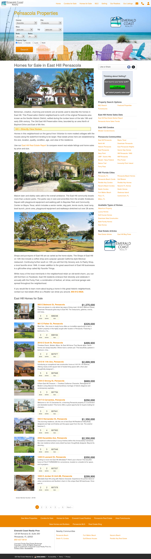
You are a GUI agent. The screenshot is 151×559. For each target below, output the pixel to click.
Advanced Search (43, 49)
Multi (43, 43)
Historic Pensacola (104, 147)
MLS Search (102, 105)
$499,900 (89, 343)
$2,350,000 (88, 438)
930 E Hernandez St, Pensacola (52, 419)
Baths (30, 33)
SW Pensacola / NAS (125, 153)
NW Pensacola (123, 156)
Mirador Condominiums (106, 131)
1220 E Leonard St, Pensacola (52, 457)
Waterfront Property (105, 208)
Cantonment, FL (123, 196)
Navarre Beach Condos (106, 186)
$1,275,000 (88, 304)
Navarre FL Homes (124, 186)
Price (18, 27)
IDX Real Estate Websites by (24, 557)
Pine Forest (122, 160)
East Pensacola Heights (126, 147)
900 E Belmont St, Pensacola (51, 304)
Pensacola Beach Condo (106, 179)
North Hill (101, 143)
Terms (61, 557)
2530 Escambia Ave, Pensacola (52, 438)
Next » (70, 507)
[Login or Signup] (148, 3)
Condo (28, 43)
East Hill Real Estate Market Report (110, 118)
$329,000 (89, 323)
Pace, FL (101, 196)
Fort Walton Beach (104, 192)
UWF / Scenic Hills (104, 156)
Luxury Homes (103, 212)
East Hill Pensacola (105, 140)
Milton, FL (101, 199)
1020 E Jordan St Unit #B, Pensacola (55, 476)
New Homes (102, 225)
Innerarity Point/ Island (125, 163)
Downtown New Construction (108, 218)
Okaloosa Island (123, 192)
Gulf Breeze (122, 179)
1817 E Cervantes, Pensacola (51, 400)
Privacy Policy (19, 548)
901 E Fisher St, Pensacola (50, 323)
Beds (18, 33)
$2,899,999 (88, 362)
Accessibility (29, 548)
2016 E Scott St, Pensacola (50, 343)
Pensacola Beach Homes (126, 176)
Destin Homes (122, 189)
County (18, 20)
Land (36, 43)
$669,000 (89, 381)
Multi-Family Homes (105, 221)
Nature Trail (102, 163)
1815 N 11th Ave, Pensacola (51, 362)
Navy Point (102, 153)
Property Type (21, 40)
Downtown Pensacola (125, 143)
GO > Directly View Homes (28, 129)
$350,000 (89, 457)
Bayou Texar (122, 140)
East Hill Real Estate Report (34, 145)
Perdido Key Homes (124, 182)
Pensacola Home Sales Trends (109, 121)
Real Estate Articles (105, 234)
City (41, 20)
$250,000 (89, 400)
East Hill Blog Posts (124, 234)
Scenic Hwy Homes (124, 150)
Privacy (68, 557)
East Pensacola (103, 150)
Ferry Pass (102, 166)
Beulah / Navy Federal (106, 160)
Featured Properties (125, 105)
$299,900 (89, 476)
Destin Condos (103, 189)
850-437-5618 (20, 539)
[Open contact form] (137, 3)
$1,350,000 (88, 419)
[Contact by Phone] (142, 3)
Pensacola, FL (103, 176)
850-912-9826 (77, 291)
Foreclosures (102, 109)
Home (19, 43)
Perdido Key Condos (105, 182)
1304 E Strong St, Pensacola (51, 381)
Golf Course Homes (105, 215)
